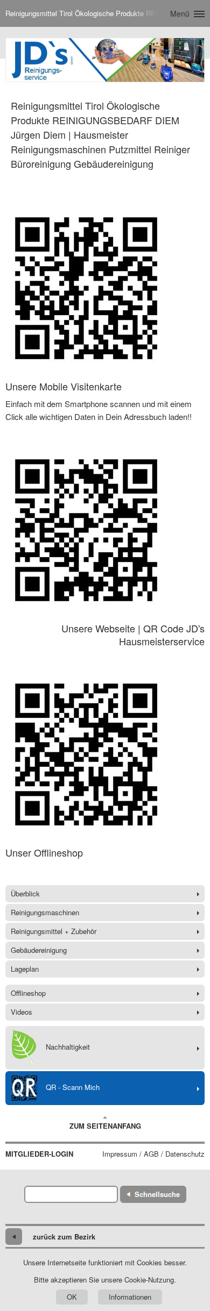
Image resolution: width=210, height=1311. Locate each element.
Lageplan (25, 969)
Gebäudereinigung (39, 950)
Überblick (25, 893)
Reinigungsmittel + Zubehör (53, 931)
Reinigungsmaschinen (45, 912)
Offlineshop (28, 993)
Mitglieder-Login (39, 1154)
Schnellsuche (157, 1194)
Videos (21, 1012)
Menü (180, 13)
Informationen (130, 1297)
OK (72, 1297)
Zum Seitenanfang (105, 1126)
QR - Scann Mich (73, 1087)
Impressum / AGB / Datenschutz (153, 1154)
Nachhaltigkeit (68, 1047)
